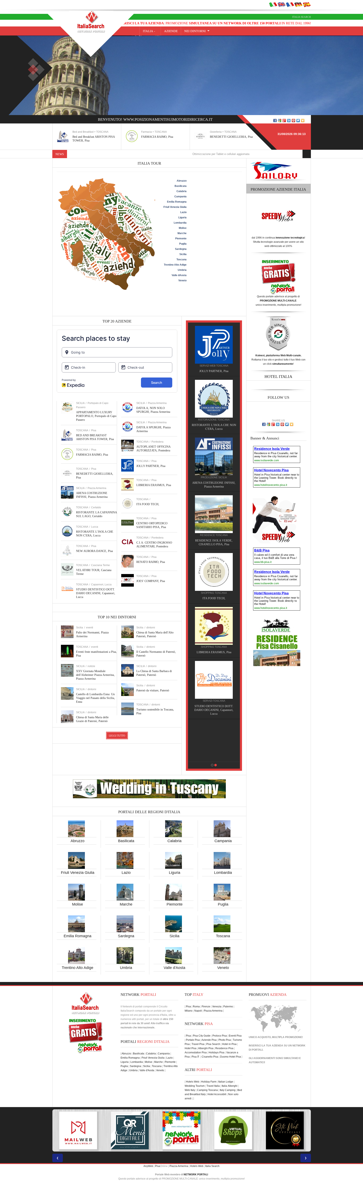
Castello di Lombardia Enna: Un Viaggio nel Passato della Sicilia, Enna (95, 698)
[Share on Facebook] (275, 120)
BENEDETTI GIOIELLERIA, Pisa (162, 136)
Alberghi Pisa (205, 1048)
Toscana (223, 936)
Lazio (126, 872)
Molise (77, 904)
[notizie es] (306, 4)
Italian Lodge (225, 1081)
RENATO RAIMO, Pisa (150, 562)
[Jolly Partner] (214, 729)
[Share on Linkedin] (289, 120)
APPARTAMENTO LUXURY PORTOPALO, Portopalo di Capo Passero (96, 416)
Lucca (94, 526)
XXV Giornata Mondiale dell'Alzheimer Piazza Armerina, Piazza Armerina (95, 675)
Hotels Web (192, 1081)
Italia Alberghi (229, 1085)
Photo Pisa (224, 1039)
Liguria (174, 872)
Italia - (150, 31)
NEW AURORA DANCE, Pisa (94, 551)
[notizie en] (281, 4)
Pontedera (157, 441)
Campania (223, 841)
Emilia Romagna (77, 936)
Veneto (223, 968)
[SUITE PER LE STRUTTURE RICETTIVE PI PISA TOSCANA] (285, 1130)
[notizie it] (273, 4)
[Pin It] (293, 120)
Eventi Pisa (235, 1035)
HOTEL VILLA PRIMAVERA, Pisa (214, 482)
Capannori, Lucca (101, 584)
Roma (196, 1006)
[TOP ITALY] (214, 349)
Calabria (174, 841)
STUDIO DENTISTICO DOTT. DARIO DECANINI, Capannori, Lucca (95, 593)
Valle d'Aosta (174, 968)
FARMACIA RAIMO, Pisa (88, 136)
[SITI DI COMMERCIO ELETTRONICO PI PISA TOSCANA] (130, 1130)
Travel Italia (213, 1085)
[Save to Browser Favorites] (302, 120)
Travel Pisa (198, 1044)
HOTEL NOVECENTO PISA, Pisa (214, 536)
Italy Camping (227, 1090)
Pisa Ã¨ (196, 1056)
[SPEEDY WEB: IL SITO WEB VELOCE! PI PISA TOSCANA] (233, 1130)
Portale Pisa (193, 1039)
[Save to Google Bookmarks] (279, 120)
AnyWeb (148, 1166)
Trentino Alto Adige (77, 968)
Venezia (216, 1006)
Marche (126, 904)
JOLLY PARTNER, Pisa (150, 466)
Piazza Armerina (97, 488)
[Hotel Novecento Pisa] (214, 510)
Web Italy (190, 1090)
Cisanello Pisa (210, 1056)
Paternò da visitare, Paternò (152, 690)
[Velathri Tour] (214, 621)
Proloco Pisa (219, 1035)
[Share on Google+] (284, 120)
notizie (91, 666)
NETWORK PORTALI (196, 1174)
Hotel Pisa (190, 1048)
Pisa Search (213, 1044)
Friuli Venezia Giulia (77, 872)
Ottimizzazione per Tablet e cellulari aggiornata (170, 154)
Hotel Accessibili (217, 1094)
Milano (188, 1010)
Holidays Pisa (216, 1052)
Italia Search (301, 17)
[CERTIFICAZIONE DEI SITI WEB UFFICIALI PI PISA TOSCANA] (181, 1130)
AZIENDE (171, 31)
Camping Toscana (207, 1090)
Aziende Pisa (209, 1039)
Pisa (93, 430)
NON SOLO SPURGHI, (214, 702)
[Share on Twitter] (298, 120)
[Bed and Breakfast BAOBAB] (214, 398)
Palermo (228, 1006)
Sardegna (126, 936)
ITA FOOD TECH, (147, 504)
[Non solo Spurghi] (214, 675)
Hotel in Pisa (229, 1044)
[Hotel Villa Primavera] (214, 456)
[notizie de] (298, 4)
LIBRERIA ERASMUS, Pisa (153, 485)
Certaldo (96, 507)
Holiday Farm (208, 1081)
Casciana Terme (100, 565)
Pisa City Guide (201, 1035)
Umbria (126, 968)
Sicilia (174, 936)
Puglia (223, 904)
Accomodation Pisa (196, 1052)
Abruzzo (77, 841)
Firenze (206, 1006)
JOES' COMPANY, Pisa (150, 581)
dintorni (92, 689)
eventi (89, 627)
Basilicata (126, 841)
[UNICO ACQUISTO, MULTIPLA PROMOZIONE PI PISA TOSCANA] (78, 1130)
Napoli (198, 1010)
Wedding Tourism (195, 1085)
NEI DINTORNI (195, 31)
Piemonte (175, 904)
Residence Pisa (224, 1048)
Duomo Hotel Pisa (230, 1056)
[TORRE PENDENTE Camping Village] (214, 564)
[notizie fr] (290, 4)
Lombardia (223, 872)
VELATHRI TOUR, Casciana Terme (214, 648)
